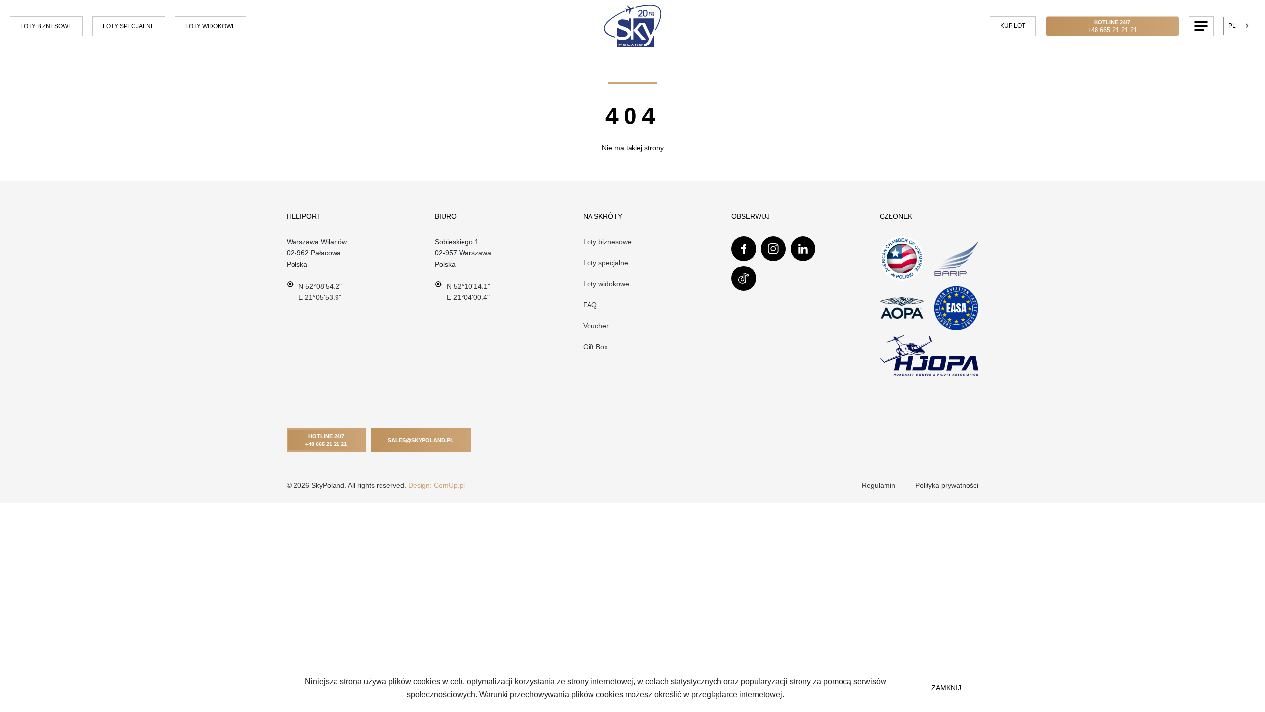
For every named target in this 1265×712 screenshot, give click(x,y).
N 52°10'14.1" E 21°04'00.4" (468, 291)
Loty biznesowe (46, 26)
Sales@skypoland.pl (421, 440)
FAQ (590, 305)
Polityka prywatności (946, 485)
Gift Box (595, 347)
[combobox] (1239, 26)
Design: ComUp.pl (436, 485)
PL (1232, 25)
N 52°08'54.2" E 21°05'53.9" (320, 291)
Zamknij (946, 688)
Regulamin (878, 485)
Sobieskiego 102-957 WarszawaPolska (463, 253)
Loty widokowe (606, 284)
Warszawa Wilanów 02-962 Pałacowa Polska (317, 253)
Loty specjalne (129, 26)
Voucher (596, 326)
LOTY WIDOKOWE (210, 26)
